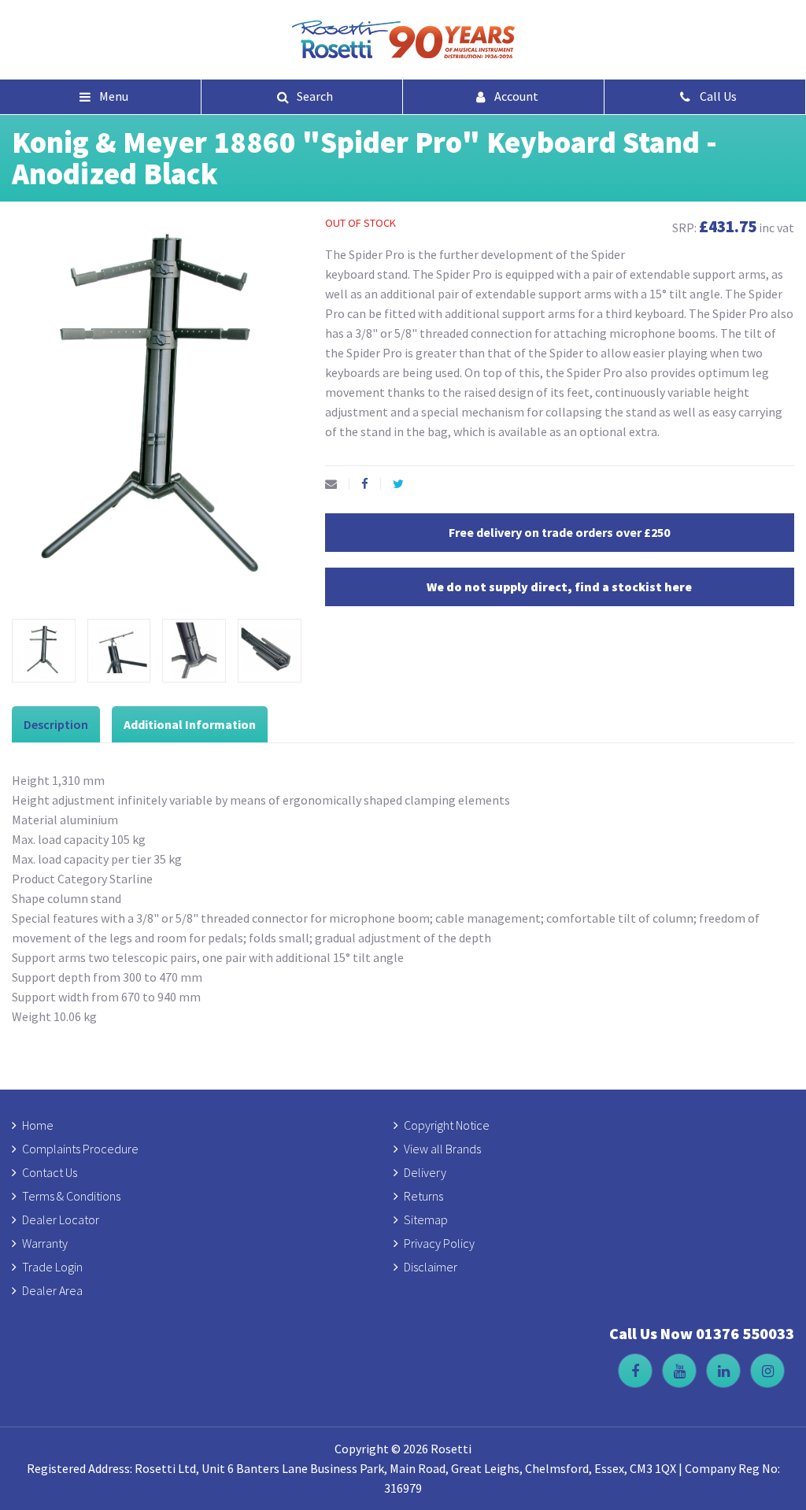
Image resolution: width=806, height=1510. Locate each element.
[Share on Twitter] (404, 484)
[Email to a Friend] (337, 484)
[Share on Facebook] (371, 484)
